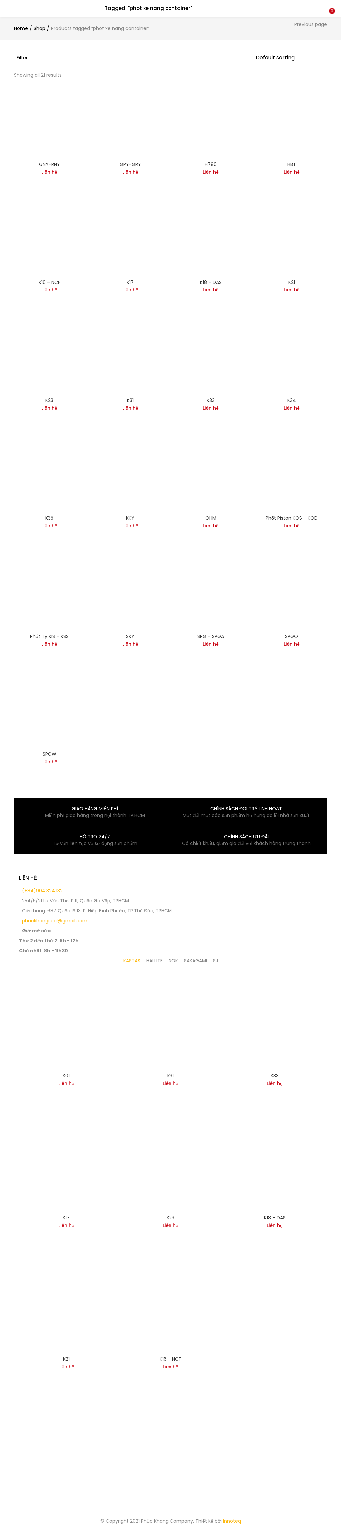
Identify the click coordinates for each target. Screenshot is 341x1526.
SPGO (291, 636)
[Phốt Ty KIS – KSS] (49, 592)
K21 (291, 282)
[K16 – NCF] (49, 238)
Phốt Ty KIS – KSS (49, 636)
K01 (66, 1075)
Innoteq (232, 1521)
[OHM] (210, 474)
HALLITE (154, 960)
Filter (22, 57)
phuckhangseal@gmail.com (54, 920)
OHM (210, 518)
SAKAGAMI (195, 960)
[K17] (130, 238)
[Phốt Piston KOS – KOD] (291, 474)
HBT (291, 164)
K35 (49, 518)
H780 (211, 164)
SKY (130, 636)
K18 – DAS (211, 282)
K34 (291, 400)
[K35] (49, 474)
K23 (49, 400)
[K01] (66, 1020)
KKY (130, 518)
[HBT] (291, 120)
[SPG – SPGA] (210, 592)
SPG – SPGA (210, 636)
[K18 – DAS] (210, 238)
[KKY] (130, 474)
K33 (211, 400)
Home (21, 28)
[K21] (291, 238)
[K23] (49, 356)
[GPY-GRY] (130, 120)
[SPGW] (49, 710)
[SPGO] (291, 592)
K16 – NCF (49, 282)
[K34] (291, 356)
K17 (130, 282)
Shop (39, 28)
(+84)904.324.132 (42, 890)
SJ (215, 960)
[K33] (210, 356)
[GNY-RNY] (49, 120)
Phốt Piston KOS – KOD (292, 518)
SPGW (49, 754)
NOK (173, 960)
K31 (130, 400)
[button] (331, 4)
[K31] (130, 356)
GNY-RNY (49, 164)
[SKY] (130, 592)
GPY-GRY (130, 164)
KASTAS (131, 960)
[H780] (210, 120)
